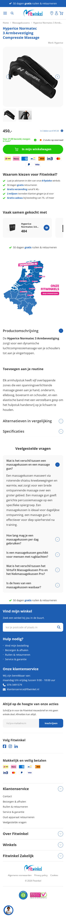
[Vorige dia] (8, 77)
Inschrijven (51, 723)
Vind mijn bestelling (17, 645)
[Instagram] (10, 746)
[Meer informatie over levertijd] (35, 140)
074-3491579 (14, 684)
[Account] (56, 13)
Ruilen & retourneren (17, 654)
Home (6, 22)
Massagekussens (21, 22)
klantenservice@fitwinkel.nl (23, 689)
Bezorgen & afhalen (16, 650)
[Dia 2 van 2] (25, 115)
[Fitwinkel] (33, 868)
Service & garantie (16, 659)
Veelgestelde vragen (15, 822)
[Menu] (5, 13)
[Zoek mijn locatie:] (47, 13)
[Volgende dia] (57, 77)
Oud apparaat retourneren (18, 817)
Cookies (54, 875)
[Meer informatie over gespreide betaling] (62, 131)
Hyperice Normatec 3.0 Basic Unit (29, 225)
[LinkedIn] (16, 746)
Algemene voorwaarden (20, 875)
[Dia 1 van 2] (9, 115)
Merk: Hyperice (55, 42)
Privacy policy (41, 875)
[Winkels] (52, 13)
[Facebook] (4, 746)
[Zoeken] (12, 13)
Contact (7, 796)
